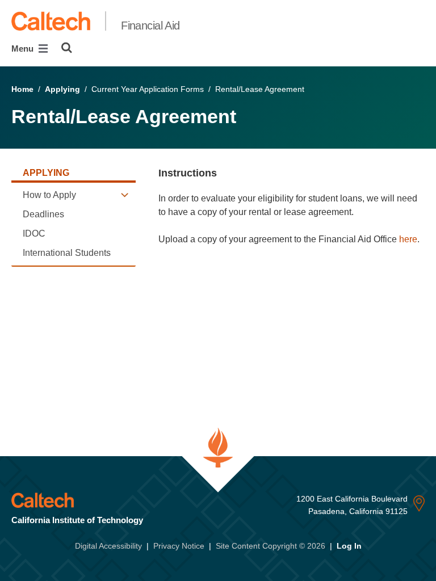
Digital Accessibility (108, 545)
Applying (62, 89)
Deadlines (43, 214)
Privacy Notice (178, 545)
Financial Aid (150, 25)
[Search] (66, 47)
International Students (67, 253)
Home (22, 89)
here (408, 239)
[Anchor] (223, 173)
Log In (349, 545)
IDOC (34, 233)
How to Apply (49, 195)
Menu (23, 48)
